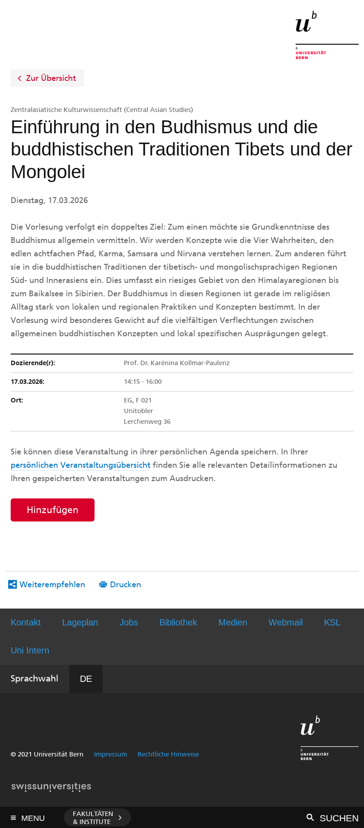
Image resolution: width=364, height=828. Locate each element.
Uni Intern (30, 650)
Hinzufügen (53, 509)
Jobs (128, 622)
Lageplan (80, 622)
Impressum (110, 754)
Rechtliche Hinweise (168, 754)
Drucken (125, 584)
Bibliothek (178, 622)
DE (86, 679)
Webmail (286, 622)
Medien (232, 622)
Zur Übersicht (51, 78)
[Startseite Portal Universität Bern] (327, 35)
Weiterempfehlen (52, 584)
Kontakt (26, 622)
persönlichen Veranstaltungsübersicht (80, 465)
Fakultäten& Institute (93, 818)
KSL (332, 622)
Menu (33, 815)
